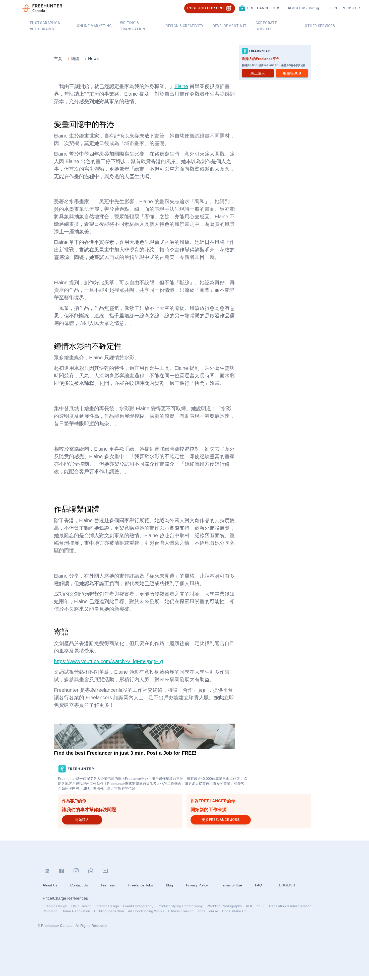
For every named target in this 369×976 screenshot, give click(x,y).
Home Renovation (76, 911)
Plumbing (50, 911)
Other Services (320, 26)
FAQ (258, 885)
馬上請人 (258, 73)
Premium (108, 885)
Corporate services (266, 26)
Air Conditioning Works (146, 911)
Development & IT (230, 26)
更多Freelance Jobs (220, 820)
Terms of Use (231, 885)
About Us (50, 885)
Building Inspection (109, 911)
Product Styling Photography (180, 906)
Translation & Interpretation (290, 906)
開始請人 (82, 820)
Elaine (181, 86)
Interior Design (107, 906)
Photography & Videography (45, 26)
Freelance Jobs (140, 885)
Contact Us (79, 885)
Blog (169, 885)
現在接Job (292, 73)
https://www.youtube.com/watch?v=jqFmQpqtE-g (108, 661)
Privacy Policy (197, 885)
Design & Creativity (184, 26)
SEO (260, 906)
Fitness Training (181, 911)
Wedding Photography (224, 906)
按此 (219, 697)
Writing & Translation (132, 26)
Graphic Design (55, 906)
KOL (249, 906)
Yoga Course (208, 911)
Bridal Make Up (234, 911)
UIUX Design (81, 906)
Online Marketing (94, 26)
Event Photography (138, 906)
